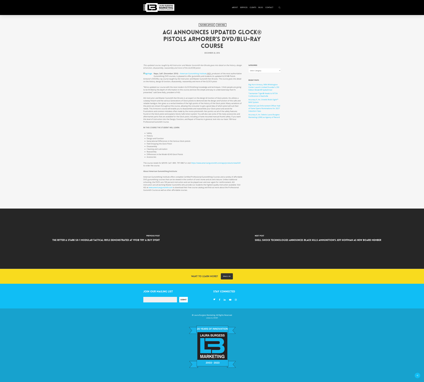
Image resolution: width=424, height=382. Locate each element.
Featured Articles (207, 25)
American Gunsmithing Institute (193, 73)
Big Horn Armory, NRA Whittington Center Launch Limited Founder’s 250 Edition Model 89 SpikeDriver (263, 87)
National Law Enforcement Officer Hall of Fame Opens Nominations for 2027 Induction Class (264, 108)
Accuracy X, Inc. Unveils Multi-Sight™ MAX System (263, 100)
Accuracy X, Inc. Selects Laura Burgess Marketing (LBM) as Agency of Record (264, 115)
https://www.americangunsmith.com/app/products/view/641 (216, 163)
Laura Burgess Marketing (204, 315)
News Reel (221, 25)
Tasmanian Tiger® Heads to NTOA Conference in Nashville (263, 94)
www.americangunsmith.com (160, 187)
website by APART (212, 318)
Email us (227, 276)
